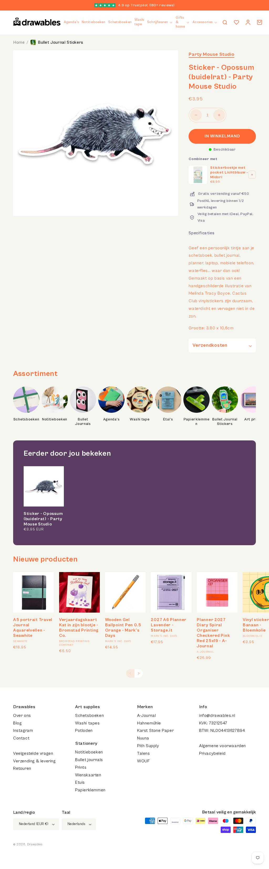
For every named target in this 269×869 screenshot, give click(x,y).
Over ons (22, 715)
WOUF (143, 761)
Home (18, 42)
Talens (143, 753)
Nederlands (76, 824)
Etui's (168, 419)
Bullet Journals (83, 421)
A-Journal (146, 715)
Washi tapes (87, 723)
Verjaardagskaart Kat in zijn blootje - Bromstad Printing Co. (79, 627)
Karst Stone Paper (155, 730)
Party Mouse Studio (211, 54)
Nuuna (143, 738)
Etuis (80, 782)
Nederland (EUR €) (34, 824)
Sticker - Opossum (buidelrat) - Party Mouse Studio (43, 519)
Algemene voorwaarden (222, 745)
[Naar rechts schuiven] (138, 673)
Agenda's (111, 419)
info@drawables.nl (217, 715)
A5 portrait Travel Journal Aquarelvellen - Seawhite (32, 627)
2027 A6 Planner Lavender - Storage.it (169, 625)
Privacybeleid (212, 753)
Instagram (23, 730)
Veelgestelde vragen (33, 753)
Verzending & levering (34, 761)
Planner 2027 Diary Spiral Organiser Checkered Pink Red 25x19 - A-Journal (213, 632)
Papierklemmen (197, 421)
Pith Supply (148, 745)
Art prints (253, 419)
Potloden (84, 730)
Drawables (34, 844)
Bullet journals (89, 759)
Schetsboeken (26, 419)
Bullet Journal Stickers (60, 42)
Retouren (22, 768)
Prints (81, 767)
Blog (17, 723)
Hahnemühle (149, 723)
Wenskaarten (88, 775)
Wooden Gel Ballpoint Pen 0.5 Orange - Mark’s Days (123, 627)
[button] (160, 22)
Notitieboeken (54, 419)
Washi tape (139, 419)
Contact (21, 738)
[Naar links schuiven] (130, 673)
